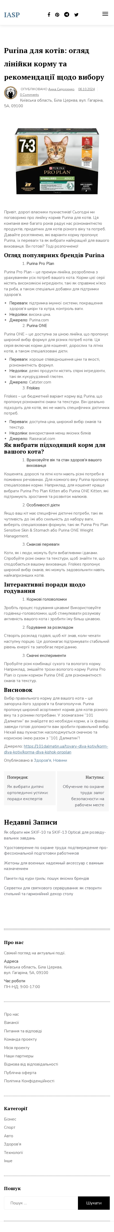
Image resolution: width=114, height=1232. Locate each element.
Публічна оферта (20, 1072)
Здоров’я (12, 1144)
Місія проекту (16, 1047)
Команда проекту (20, 1039)
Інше (8, 1161)
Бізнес (10, 1119)
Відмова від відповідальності (31, 1064)
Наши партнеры (18, 1056)
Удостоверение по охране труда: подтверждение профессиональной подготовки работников (56, 850)
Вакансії (11, 1022)
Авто (8, 1136)
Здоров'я (42, 760)
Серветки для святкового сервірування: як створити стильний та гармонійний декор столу (53, 890)
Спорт (9, 1127)
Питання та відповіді (23, 1031)
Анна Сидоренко (61, 89)
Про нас (11, 1014)
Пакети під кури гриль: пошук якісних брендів (46, 878)
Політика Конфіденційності (29, 1081)
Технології (13, 1152)
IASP (12, 14)
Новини (60, 760)
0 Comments (29, 95)
